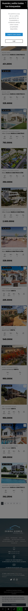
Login (14, 41)
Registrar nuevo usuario (14, 34)
